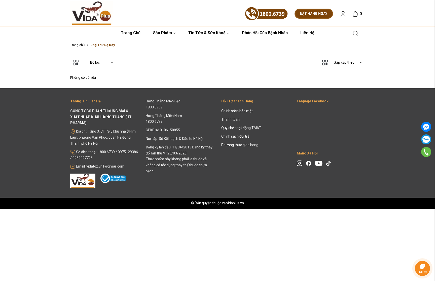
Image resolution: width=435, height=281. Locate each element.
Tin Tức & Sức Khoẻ (207, 32)
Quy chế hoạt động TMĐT (241, 128)
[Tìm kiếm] (355, 32)
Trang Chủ (130, 32)
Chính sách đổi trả (235, 136)
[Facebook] (426, 127)
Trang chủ (77, 45)
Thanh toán (230, 119)
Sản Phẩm (162, 32)
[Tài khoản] (343, 14)
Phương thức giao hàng (239, 145)
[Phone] (426, 152)
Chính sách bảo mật (237, 111)
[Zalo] (426, 139)
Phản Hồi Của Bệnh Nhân (265, 32)
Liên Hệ (307, 32)
